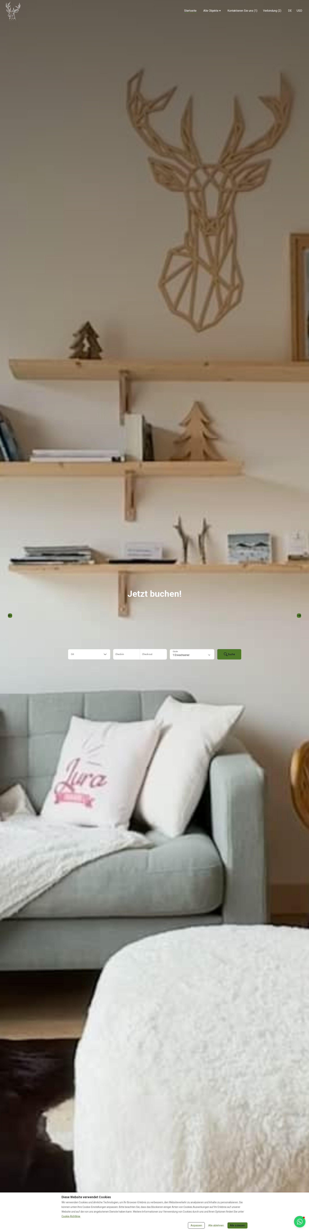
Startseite (190, 10)
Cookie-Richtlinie (71, 1216)
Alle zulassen (237, 1225)
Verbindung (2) (272, 10)
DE (290, 10)
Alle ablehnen (216, 1225)
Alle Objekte (212, 10)
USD (299, 10)
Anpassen (196, 1225)
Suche (231, 654)
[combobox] (89, 654)
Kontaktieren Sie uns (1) (242, 10)
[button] (299, 1221)
